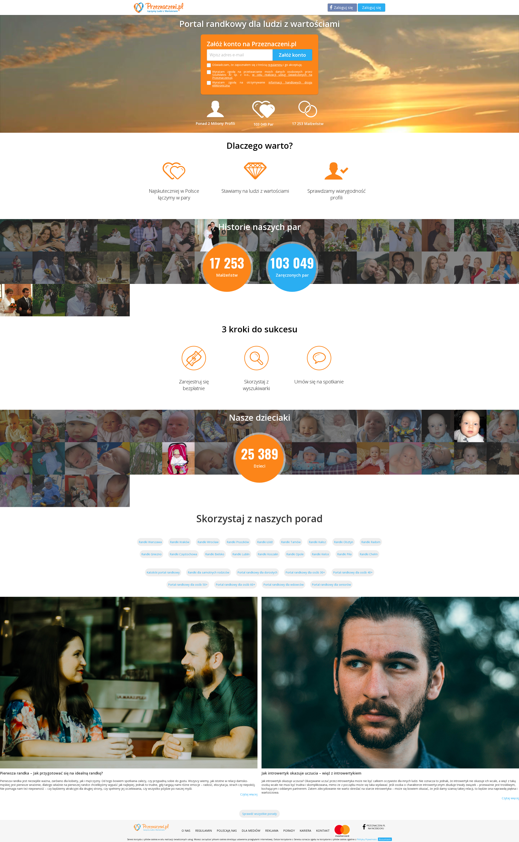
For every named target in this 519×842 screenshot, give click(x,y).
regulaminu (275, 65)
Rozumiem (385, 839)
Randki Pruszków (238, 542)
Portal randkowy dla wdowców (283, 584)
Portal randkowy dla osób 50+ (188, 584)
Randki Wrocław (208, 542)
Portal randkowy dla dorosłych (257, 572)
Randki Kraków (179, 542)
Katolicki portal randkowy (163, 572)
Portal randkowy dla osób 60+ (235, 584)
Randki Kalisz (317, 542)
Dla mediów (251, 830)
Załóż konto (292, 54)
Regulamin (203, 830)
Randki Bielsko (214, 554)
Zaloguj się (343, 7)
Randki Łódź (265, 542)
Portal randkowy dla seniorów (331, 584)
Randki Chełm (369, 554)
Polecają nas (227, 830)
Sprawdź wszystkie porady (259, 814)
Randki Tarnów (291, 542)
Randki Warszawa (150, 542)
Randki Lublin (241, 554)
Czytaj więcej (248, 794)
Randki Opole (295, 554)
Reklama (271, 830)
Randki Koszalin (268, 554)
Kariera (305, 830)
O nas (186, 830)
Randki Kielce (320, 554)
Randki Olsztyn (343, 542)
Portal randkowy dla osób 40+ (353, 572)
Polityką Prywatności (367, 839)
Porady (289, 830)
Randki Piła (344, 554)
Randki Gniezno (151, 554)
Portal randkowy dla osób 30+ (305, 572)
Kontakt (323, 830)
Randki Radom (370, 542)
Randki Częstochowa (183, 554)
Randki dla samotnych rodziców (208, 572)
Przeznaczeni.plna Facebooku (376, 827)
